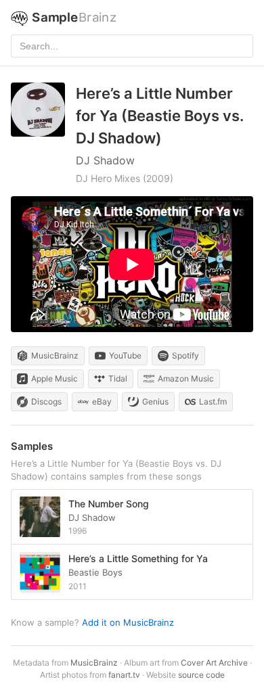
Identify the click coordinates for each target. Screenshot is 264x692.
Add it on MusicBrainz (128, 622)
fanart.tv (124, 675)
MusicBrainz (94, 663)
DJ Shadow (105, 160)
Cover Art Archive (214, 663)
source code (201, 675)
